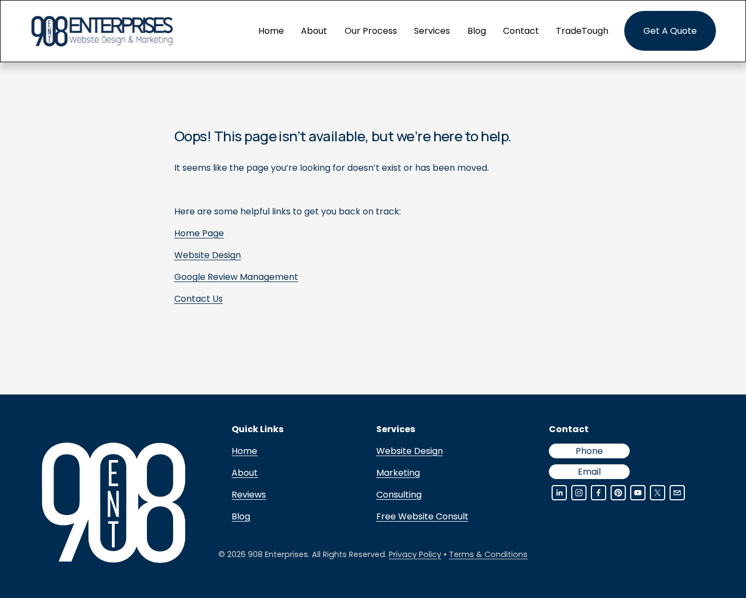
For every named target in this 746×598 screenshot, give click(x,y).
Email (589, 471)
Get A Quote (670, 31)
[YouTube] (638, 492)
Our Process (371, 31)
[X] (657, 492)
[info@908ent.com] (677, 492)
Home (271, 31)
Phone (589, 451)
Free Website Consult (422, 516)
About (314, 31)
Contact (521, 31)
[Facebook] (598, 492)
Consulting (399, 494)
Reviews (249, 494)
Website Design (409, 451)
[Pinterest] (618, 492)
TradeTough (582, 31)
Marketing (398, 473)
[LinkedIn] (559, 492)
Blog (476, 31)
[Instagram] (579, 492)
